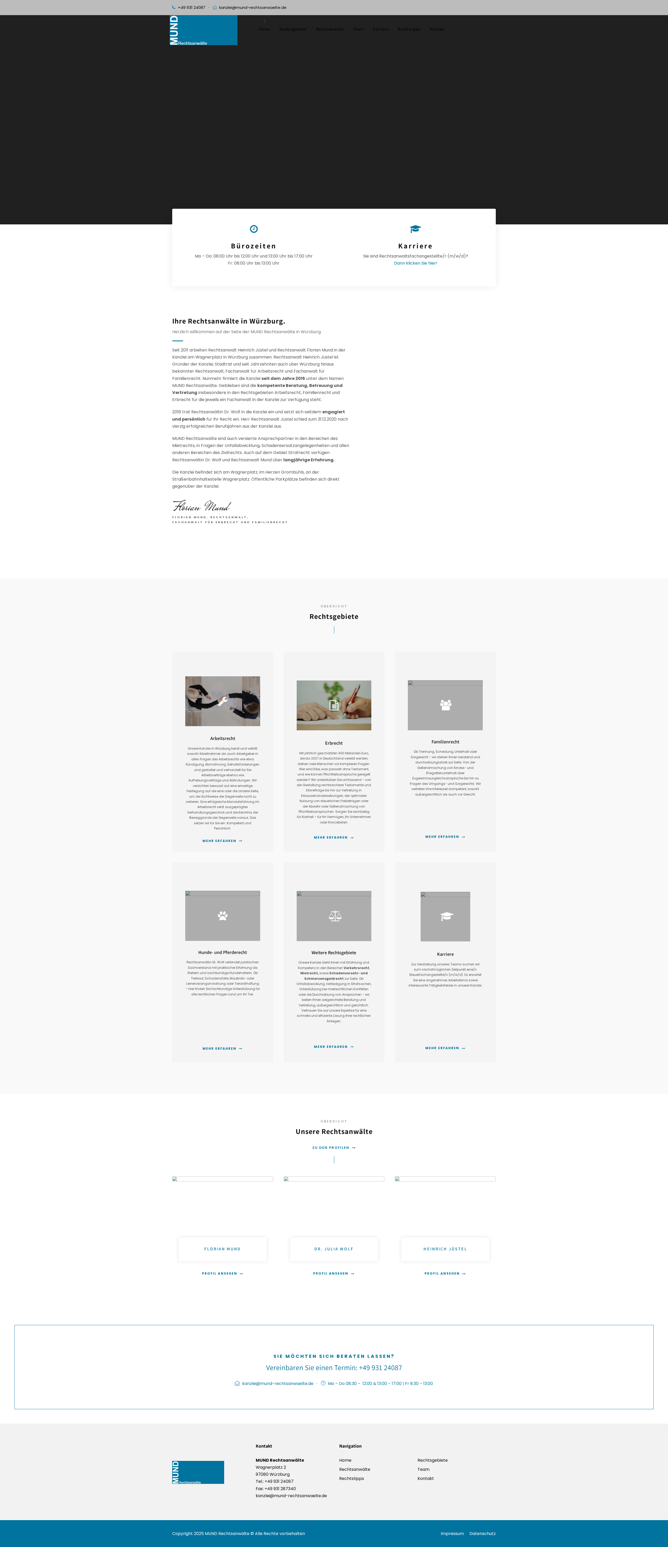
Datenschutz (482, 1534)
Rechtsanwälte (330, 29)
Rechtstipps (409, 29)
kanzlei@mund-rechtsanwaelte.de (253, 7)
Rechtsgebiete (293, 29)
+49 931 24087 (191, 7)
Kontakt (437, 29)
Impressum (452, 1534)
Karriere (380, 29)
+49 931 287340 (280, 1489)
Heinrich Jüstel (445, 1249)
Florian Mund (222, 1249)
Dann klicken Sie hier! (415, 263)
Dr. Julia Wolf (334, 1249)
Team (358, 29)
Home (264, 29)
